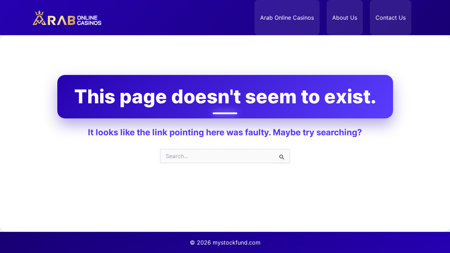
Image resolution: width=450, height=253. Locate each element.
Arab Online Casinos (287, 17)
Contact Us (390, 17)
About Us (344, 17)
